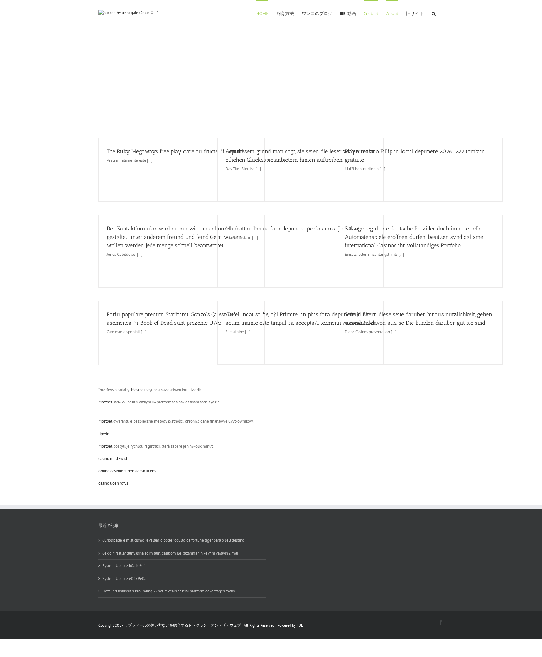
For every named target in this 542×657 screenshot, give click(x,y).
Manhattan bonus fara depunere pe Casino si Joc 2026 (293, 228)
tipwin (103, 433)
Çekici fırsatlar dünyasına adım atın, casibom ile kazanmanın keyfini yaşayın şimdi (170, 553)
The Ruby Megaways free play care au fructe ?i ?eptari (175, 151)
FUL (300, 625)
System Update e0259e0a (124, 578)
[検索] (434, 13)
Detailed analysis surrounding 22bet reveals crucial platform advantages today (168, 591)
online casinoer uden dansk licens (127, 471)
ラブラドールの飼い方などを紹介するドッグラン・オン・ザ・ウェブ (182, 625)
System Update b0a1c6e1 (124, 565)
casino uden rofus (113, 483)
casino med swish (113, 458)
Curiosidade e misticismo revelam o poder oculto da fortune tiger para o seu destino (173, 540)
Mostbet (138, 389)
